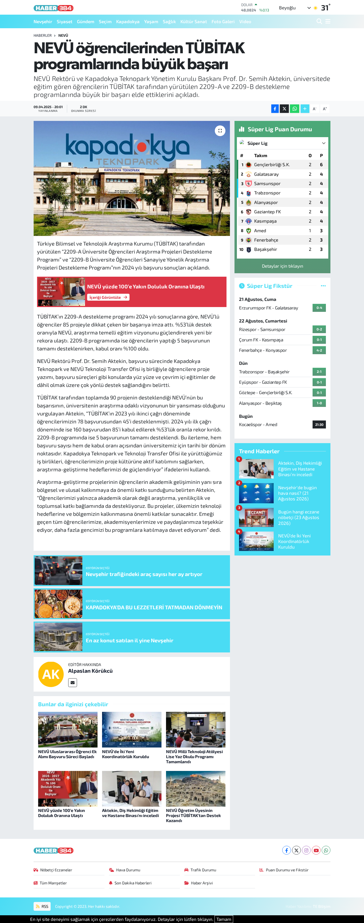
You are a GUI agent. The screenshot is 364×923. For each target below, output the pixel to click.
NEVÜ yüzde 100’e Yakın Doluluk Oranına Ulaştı (61, 813)
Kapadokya (128, 21)
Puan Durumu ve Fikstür (287, 869)
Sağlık (169, 21)
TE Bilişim (321, 906)
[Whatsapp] (326, 850)
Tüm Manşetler (53, 882)
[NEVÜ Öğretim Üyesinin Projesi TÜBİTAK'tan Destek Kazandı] (195, 788)
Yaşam (151, 21)
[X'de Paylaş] (284, 108)
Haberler (43, 35)
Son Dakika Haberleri (133, 882)
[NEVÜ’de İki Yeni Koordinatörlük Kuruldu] (131, 729)
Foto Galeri (223, 21)
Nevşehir (43, 21)
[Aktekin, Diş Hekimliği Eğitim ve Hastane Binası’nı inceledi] (131, 788)
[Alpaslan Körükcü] (51, 673)
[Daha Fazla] (305, 108)
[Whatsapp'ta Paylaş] (294, 108)
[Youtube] (316, 850)
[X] (296, 850)
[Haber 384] (54, 7)
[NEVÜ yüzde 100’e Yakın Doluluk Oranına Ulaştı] (68, 788)
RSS (44, 906)
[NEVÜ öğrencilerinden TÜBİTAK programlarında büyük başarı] (132, 178)
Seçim (105, 21)
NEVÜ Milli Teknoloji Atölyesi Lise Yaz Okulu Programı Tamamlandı (194, 756)
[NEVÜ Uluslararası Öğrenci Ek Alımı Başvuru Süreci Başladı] (68, 729)
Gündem (85, 21)
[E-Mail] (72, 682)
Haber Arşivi (202, 882)
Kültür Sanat (193, 21)
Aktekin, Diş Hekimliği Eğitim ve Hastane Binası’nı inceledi (130, 813)
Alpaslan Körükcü (90, 670)
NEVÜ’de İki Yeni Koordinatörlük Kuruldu (125, 754)
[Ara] (320, 21)
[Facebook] (286, 850)
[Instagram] (306, 850)
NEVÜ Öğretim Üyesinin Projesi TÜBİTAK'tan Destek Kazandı (193, 815)
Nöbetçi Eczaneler (56, 869)
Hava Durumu (128, 869)
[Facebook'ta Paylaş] (275, 108)
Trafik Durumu (203, 869)
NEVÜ (63, 35)
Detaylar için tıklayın (282, 265)
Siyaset (64, 21)
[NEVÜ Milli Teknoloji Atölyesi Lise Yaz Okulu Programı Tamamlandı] (195, 729)
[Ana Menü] (327, 21)
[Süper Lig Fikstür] (323, 285)
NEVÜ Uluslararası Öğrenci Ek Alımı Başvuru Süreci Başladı (67, 754)
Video (245, 21)
